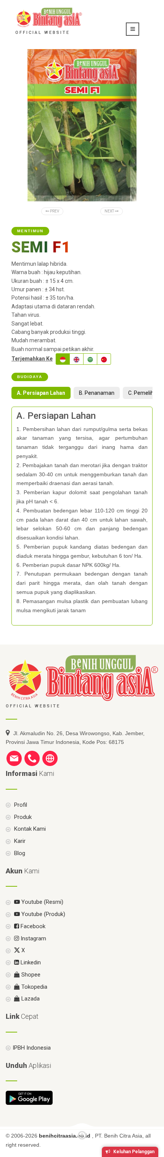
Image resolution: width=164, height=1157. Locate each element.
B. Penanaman (96, 393)
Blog (19, 853)
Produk (22, 817)
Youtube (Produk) (42, 914)
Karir (19, 841)
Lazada (30, 998)
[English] (76, 359)
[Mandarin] (104, 359)
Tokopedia (33, 986)
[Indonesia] (63, 359)
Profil (20, 804)
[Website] (50, 758)
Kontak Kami (29, 828)
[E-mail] (14, 758)
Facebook (32, 926)
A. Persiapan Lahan (41, 393)
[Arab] (90, 359)
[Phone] (32, 758)
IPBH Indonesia (32, 1047)
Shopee (30, 974)
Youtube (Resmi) (41, 901)
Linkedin (30, 962)
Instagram (32, 938)
